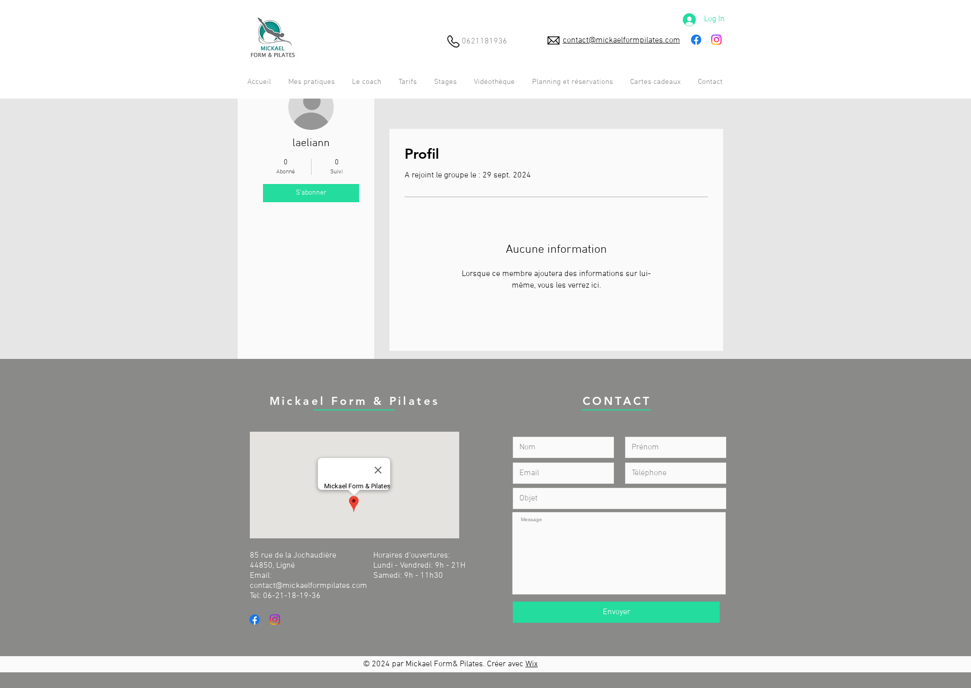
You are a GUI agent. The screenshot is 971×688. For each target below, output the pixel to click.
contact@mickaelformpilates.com (308, 586)
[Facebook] (696, 40)
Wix (531, 664)
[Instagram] (716, 40)
